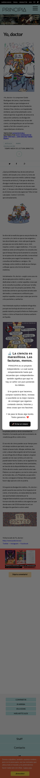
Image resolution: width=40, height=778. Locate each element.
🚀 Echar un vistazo (20, 424)
